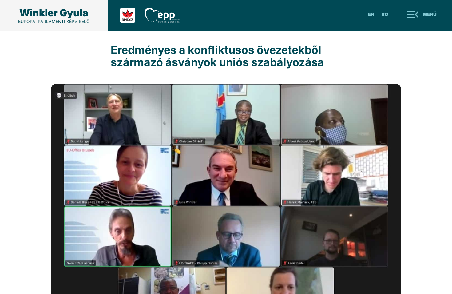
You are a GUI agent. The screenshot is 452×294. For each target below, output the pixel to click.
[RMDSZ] (132, 15)
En (371, 14)
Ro (385, 14)
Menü (430, 14)
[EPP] (167, 15)
